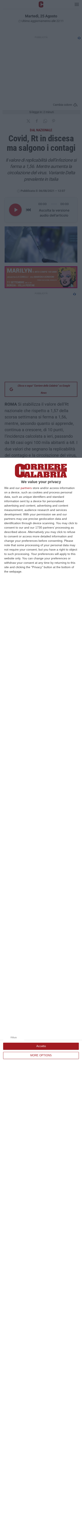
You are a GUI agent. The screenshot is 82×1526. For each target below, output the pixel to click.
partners (26, 487)
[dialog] (41, 992)
